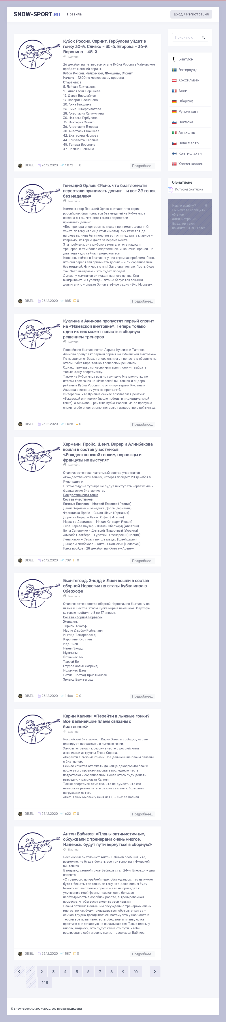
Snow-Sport (37, 14)
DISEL (29, 165)
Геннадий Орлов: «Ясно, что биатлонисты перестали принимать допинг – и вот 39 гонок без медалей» (109, 191)
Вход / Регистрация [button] (191, 14)
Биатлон (74, 56)
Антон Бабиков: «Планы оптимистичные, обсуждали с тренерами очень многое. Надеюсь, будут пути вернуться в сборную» (107, 839)
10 (136, 971)
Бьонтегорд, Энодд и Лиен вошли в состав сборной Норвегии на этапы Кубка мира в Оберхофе (106, 586)
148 (45, 982)
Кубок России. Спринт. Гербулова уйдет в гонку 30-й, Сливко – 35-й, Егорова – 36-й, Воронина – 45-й (106, 46)
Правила (74, 14)
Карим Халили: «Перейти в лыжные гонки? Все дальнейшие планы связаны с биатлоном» (106, 721)
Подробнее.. (142, 166)
